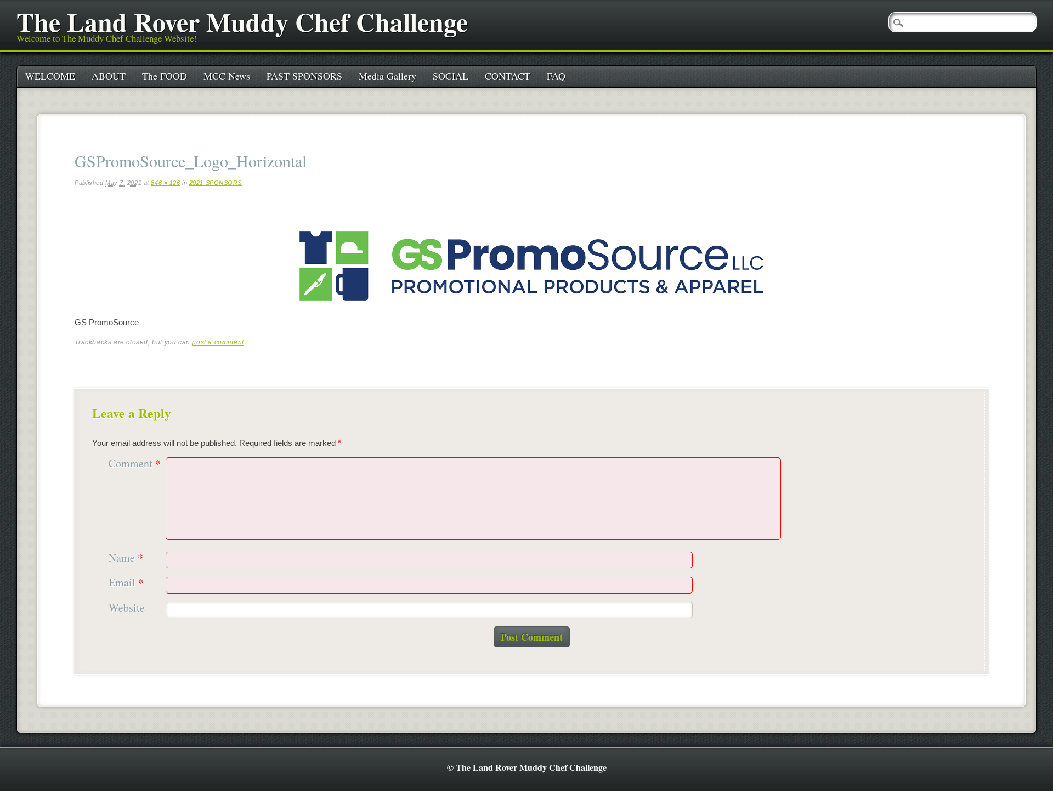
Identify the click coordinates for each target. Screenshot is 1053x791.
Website (127, 608)
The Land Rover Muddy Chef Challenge (242, 21)
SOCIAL (450, 75)
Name (126, 558)
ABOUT (109, 75)
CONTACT (507, 75)
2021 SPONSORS (215, 182)
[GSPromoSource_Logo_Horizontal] (531, 309)
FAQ (556, 75)
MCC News (226, 75)
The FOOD (164, 75)
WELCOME (50, 75)
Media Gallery (387, 75)
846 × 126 (165, 182)
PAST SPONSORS (304, 75)
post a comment (218, 342)
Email (126, 583)
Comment (135, 463)
